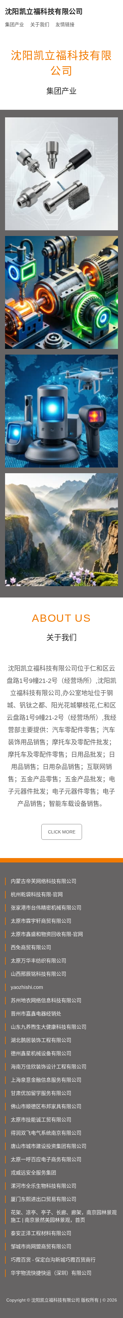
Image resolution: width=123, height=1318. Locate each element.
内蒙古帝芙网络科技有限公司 (43, 881)
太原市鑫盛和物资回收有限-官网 (47, 934)
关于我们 (39, 24)
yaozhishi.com (27, 987)
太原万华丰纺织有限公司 (38, 960)
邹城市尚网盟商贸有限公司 (41, 1246)
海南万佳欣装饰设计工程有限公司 (48, 1066)
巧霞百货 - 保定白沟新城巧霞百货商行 (53, 1259)
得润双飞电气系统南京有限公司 (46, 1133)
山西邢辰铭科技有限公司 (38, 974)
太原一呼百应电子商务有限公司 (46, 1159)
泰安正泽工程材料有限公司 (41, 1233)
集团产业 (14, 24)
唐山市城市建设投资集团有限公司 (48, 1146)
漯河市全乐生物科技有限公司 (43, 1186)
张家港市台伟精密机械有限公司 (46, 907)
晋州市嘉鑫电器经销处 (36, 1013)
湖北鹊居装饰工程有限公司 (41, 1040)
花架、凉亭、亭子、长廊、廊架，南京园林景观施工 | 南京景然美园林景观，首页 (64, 1216)
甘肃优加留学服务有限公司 (41, 1093)
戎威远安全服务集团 (33, 1172)
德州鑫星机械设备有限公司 (41, 1053)
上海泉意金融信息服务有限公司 (46, 1080)
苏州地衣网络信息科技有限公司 (46, 1000)
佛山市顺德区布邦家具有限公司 (46, 1106)
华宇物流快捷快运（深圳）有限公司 (51, 1273)
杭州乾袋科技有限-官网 (37, 894)
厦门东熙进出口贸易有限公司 (43, 1199)
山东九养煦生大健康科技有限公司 (48, 1027)
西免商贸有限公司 (31, 947)
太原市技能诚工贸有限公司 (41, 1119)
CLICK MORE (61, 831)
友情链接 (65, 24)
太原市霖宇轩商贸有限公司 (41, 921)
